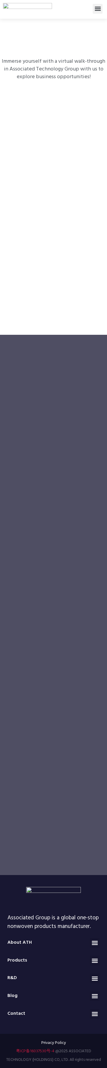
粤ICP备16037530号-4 (35, 1050)
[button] (98, 9)
